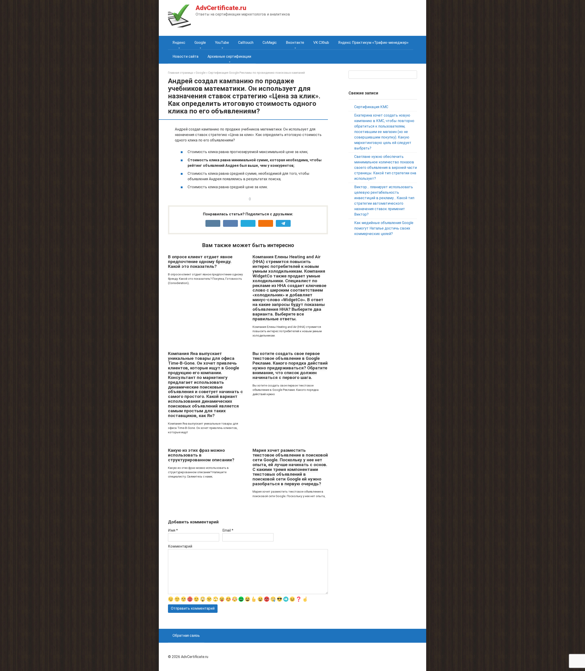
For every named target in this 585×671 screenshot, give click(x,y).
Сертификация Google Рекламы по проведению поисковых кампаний (256, 72)
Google (200, 42)
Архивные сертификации (229, 56)
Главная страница (180, 72)
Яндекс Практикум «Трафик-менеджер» (373, 42)
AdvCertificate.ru (221, 8)
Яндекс (179, 42)
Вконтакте (295, 42)
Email (227, 530)
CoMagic (270, 42)
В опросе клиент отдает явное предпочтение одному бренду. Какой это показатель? (200, 261)
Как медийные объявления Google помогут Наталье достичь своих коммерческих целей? (383, 228)
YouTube (222, 42)
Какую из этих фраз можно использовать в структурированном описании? (201, 455)
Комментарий (180, 546)
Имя (173, 530)
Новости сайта (185, 56)
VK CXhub (321, 42)
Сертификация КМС (371, 107)
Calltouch (245, 42)
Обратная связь (186, 635)
